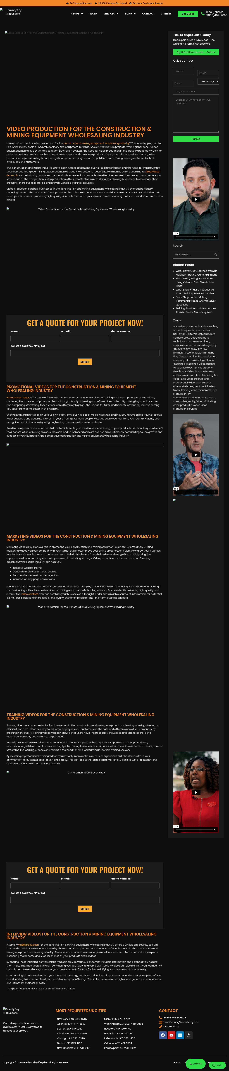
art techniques (182, 330)
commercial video (198, 341)
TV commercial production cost (190, 395)
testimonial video (204, 386)
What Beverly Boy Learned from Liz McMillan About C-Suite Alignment (196, 272)
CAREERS (166, 13)
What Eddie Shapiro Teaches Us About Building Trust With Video (195, 291)
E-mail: (65, 331)
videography (187, 401)
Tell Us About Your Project (27, 346)
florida (210, 360)
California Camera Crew (200, 334)
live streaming (204, 375)
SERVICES (109, 13)
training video (189, 390)
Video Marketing (206, 401)
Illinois (198, 371)
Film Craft (179, 349)
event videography (205, 345)
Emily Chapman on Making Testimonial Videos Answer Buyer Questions (196, 300)
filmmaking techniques (186, 352)
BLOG (128, 13)
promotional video (184, 382)
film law (202, 349)
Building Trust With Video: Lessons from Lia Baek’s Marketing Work (196, 310)
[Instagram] (189, 1035)
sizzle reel (187, 386)
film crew (191, 349)
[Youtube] (171, 1035)
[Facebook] (163, 1035)
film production (188, 356)
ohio (206, 379)
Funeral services (183, 367)
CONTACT (148, 13)
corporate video (183, 345)
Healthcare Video (183, 371)
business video (201, 330)
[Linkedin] (180, 1035)
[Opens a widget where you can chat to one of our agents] (217, 1065)
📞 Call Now (195, 1063)
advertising (179, 326)
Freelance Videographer (200, 364)
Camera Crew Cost (184, 337)
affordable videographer (202, 326)
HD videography (203, 367)
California (179, 334)
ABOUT (75, 13)
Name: (14, 331)
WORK (93, 13)
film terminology (195, 360)
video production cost (186, 405)
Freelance (179, 364)
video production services (190, 407)
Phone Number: (121, 331)
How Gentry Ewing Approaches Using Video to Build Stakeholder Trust (195, 282)
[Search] (208, 254)
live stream (188, 375)
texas (176, 390)
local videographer (192, 379)
